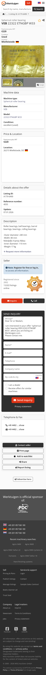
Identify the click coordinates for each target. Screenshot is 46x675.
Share (24, 462)
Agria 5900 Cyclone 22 (33, 550)
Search (39, 9)
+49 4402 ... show (16, 425)
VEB (5, 109)
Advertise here (24, 479)
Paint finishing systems (23, 561)
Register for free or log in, (26, 267)
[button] (43, 3)
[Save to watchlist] (39, 20)
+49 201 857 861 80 (16, 525)
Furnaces (12, 556)
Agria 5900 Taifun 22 (11, 550)
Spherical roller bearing (14, 101)
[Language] (39, 3)
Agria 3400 (16, 544)
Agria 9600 (29, 544)
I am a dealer (14, 385)
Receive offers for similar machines (19, 390)
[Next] (42, 66)
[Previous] (4, 66)
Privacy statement (23, 406)
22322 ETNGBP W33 (13, 117)
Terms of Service (17, 670)
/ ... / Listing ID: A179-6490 (16, 14)
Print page (24, 450)
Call (35, 300)
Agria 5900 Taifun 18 (28, 556)
